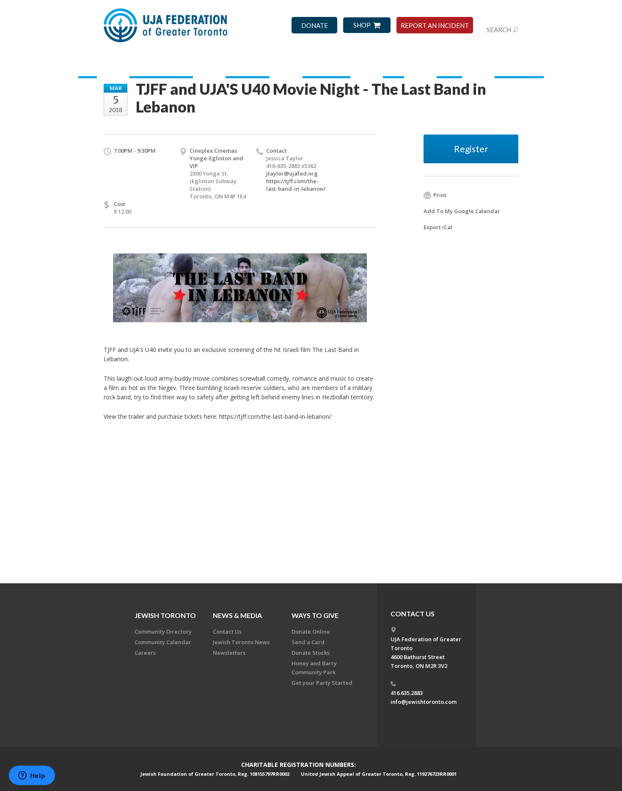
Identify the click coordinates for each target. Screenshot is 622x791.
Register (471, 148)
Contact (449, 65)
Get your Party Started (322, 683)
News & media (237, 615)
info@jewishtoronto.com (424, 702)
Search (499, 29)
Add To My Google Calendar (462, 211)
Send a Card (308, 642)
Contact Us (227, 631)
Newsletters (229, 652)
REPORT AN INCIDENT (435, 25)
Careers (145, 652)
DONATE (314, 25)
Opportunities (248, 65)
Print (439, 195)
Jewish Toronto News (241, 642)
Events (393, 65)
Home (87, 65)
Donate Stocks (311, 652)
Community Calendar (163, 642)
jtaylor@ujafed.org (292, 173)
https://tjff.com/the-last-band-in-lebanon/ (295, 184)
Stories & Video (326, 65)
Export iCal (438, 227)
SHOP (362, 25)
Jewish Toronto (519, 65)
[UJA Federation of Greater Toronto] (166, 22)
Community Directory (163, 631)
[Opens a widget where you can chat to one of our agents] (31, 776)
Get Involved (161, 65)
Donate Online (311, 631)
